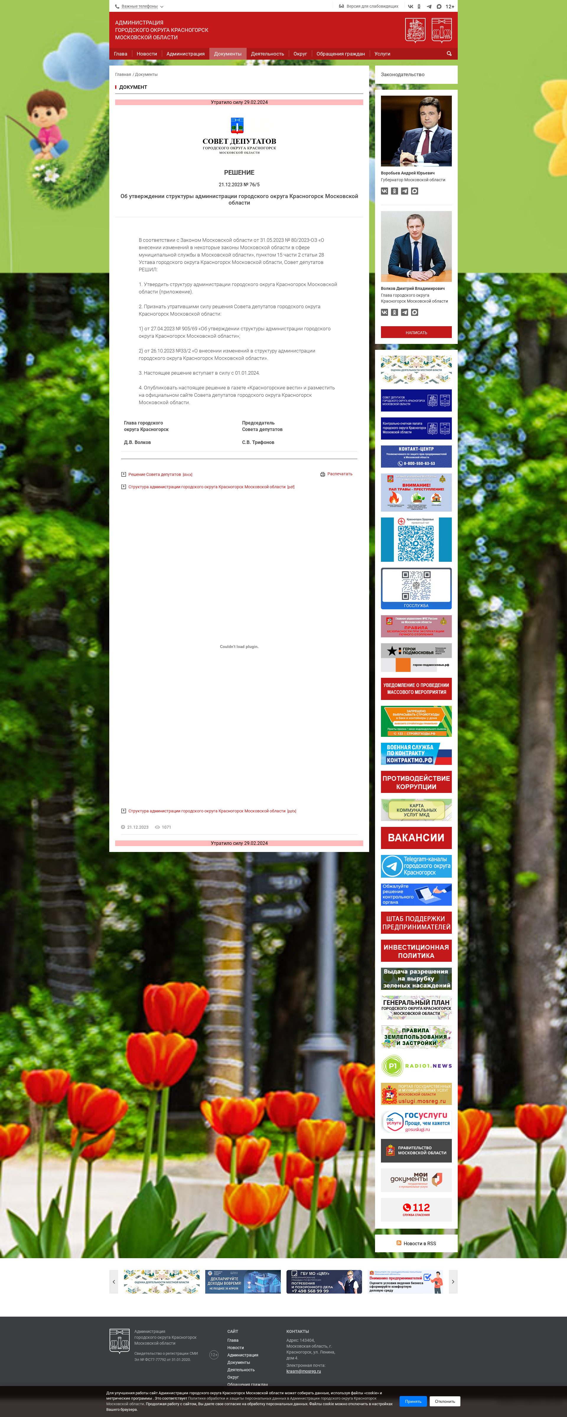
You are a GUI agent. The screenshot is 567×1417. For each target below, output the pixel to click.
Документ (133, 87)
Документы (146, 74)
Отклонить (445, 1401)
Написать (416, 332)
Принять (413, 1401)
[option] (162, 1282)
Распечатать (340, 473)
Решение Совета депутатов (160, 474)
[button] (113, 1282)
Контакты (297, 1331)
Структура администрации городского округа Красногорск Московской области (211, 486)
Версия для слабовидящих (372, 6)
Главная (123, 74)
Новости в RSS (420, 1243)
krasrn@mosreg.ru (303, 1371)
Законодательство (403, 74)
